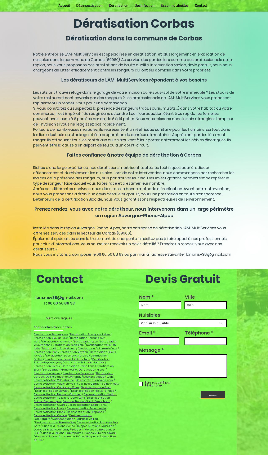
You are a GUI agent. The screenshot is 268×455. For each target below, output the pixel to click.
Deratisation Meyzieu (74, 352)
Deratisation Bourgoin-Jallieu (90, 334)
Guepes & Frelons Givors (100, 433)
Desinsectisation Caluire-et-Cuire (56, 387)
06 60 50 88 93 (61, 303)
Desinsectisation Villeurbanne (54, 380)
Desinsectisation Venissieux (94, 380)
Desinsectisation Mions (49, 412)
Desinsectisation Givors (50, 405)
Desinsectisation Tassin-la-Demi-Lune (59, 397)
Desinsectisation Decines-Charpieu (57, 394)
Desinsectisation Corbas (50, 415)
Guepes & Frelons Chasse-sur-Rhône (59, 436)
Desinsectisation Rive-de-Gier (55, 422)
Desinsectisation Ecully (49, 408)
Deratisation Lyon (86, 341)
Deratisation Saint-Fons (78, 366)
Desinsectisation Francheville (86, 408)
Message (149, 350)
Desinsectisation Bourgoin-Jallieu (75, 419)
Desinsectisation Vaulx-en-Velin (55, 383)
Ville (190, 297)
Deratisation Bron (46, 352)
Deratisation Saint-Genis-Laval (83, 362)
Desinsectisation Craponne (85, 412)
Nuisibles (149, 315)
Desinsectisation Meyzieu (52, 391)
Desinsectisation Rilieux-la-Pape (92, 391)
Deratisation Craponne (78, 373)
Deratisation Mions (91, 369)
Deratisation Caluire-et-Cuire (97, 348)
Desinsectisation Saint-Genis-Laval (86, 401)
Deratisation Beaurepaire (51, 334)
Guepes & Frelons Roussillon (95, 426)
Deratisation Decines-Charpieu (67, 355)
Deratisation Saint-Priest (59, 348)
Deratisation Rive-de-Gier (51, 338)
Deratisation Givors (47, 366)
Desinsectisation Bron (96, 387)
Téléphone (197, 333)
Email (145, 333)
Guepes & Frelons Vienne (58, 426)
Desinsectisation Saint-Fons (87, 405)
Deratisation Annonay (57, 341)
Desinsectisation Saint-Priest (98, 383)
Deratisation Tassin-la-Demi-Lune (67, 359)
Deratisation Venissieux (68, 345)
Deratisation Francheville (60, 369)
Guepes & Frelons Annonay (51, 429)
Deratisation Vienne (47, 373)
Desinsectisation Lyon (98, 377)
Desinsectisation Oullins (100, 394)
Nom (144, 297)
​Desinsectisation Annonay (63, 377)
